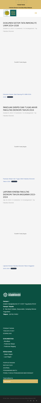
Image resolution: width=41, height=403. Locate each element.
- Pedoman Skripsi (9, 344)
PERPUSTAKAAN (9, 362)
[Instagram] (20, 1)
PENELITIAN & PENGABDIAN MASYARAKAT (18, 373)
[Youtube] (22, 1)
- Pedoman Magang (9, 346)
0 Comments (18, 28)
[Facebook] (17, 1)
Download (10, 97)
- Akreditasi (6, 341)
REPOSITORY (8, 365)
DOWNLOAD (7, 333)
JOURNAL (6, 368)
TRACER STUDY (8, 331)
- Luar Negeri (7, 357)
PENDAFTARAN (21, 4)
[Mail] (25, 1)
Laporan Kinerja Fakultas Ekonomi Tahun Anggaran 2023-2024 (19, 194)
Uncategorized (29, 28)
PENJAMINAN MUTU (10, 370)
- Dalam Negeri (8, 354)
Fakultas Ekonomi (8, 31)
